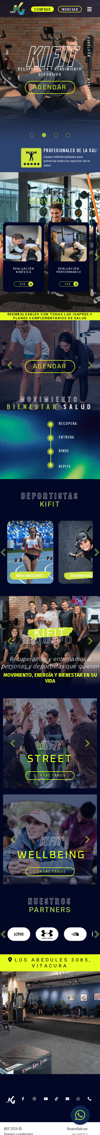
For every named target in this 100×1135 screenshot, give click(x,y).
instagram (88, 89)
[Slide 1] (32, 135)
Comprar (42, 9)
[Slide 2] (44, 135)
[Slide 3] (56, 135)
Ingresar (70, 9)
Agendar (50, 87)
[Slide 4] (68, 135)
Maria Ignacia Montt (30, 575)
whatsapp (88, 46)
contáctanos (50, 775)
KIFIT (50, 633)
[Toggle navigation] (89, 9)
